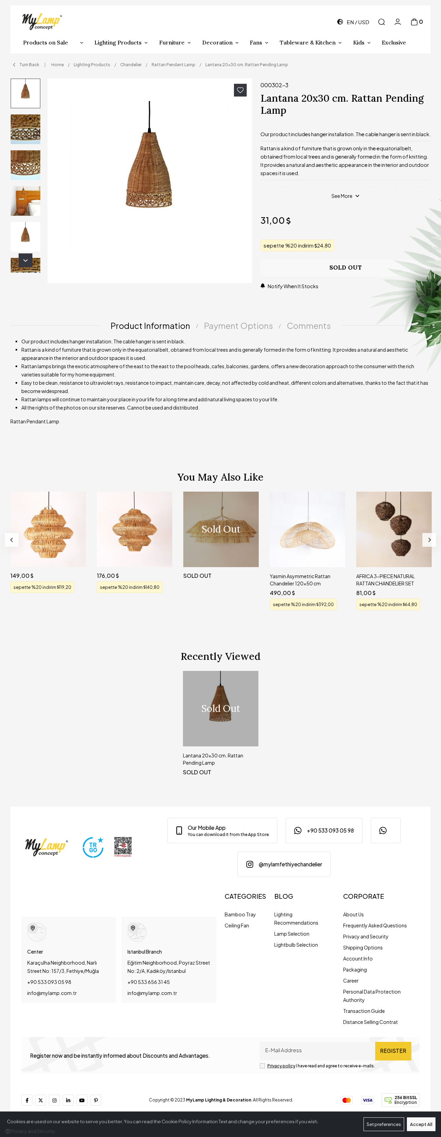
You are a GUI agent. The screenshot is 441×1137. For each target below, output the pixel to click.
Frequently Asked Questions (375, 925)
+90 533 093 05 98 (49, 982)
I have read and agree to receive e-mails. (321, 1065)
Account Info (358, 958)
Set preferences (384, 1124)
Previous (12, 540)
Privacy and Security (366, 936)
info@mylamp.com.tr (52, 993)
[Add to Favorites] (240, 90)
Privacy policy (281, 1065)
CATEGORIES (245, 896)
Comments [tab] (309, 325)
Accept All (421, 1124)
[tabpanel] (220, 384)
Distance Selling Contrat (370, 1022)
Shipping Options (363, 947)
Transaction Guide (364, 1011)
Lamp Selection (291, 933)
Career (351, 980)
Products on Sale (45, 42)
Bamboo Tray (240, 914)
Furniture (172, 42)
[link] (222, 830)
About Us (353, 914)
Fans (256, 42)
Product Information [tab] (150, 325)
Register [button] (393, 1050)
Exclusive (394, 42)
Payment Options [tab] (238, 325)
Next (25, 260)
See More (341, 196)
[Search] (381, 22)
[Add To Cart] (74, 555)
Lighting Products (118, 42)
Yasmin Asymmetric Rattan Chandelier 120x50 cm (300, 579)
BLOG (283, 896)
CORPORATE (363, 896)
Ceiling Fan (237, 925)
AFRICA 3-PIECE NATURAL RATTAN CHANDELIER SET (385, 579)
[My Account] (398, 22)
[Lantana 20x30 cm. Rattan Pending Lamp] (150, 180)
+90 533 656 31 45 (148, 982)
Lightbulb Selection (296, 945)
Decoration (217, 42)
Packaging (355, 969)
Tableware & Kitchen (308, 42)
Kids (359, 42)
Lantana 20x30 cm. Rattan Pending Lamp (213, 759)
